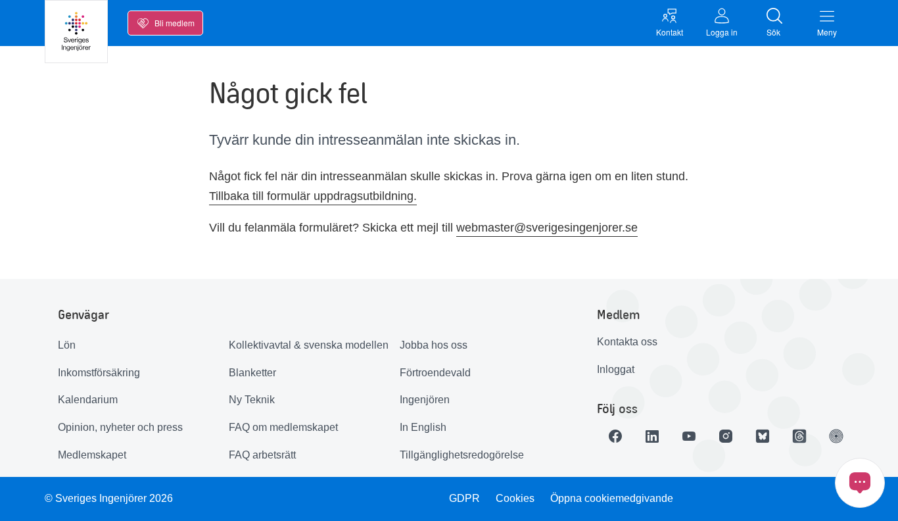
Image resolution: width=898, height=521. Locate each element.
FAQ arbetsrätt (262, 454)
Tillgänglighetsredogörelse (462, 454)
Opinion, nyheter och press (120, 427)
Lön (67, 345)
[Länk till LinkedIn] (652, 436)
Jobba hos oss (433, 345)
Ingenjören (425, 399)
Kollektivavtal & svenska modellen (309, 345)
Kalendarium (88, 399)
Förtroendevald (435, 372)
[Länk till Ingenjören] (836, 436)
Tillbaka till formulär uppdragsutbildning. (313, 196)
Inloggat (615, 369)
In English (423, 427)
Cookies (515, 498)
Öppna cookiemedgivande (611, 498)
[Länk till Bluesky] (762, 436)
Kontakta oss (627, 341)
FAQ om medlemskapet (283, 427)
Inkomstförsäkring (99, 372)
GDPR (464, 498)
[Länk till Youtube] (689, 436)
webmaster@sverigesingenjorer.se (547, 227)
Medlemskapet (92, 454)
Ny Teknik (252, 399)
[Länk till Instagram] (726, 436)
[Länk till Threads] (799, 436)
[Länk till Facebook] (615, 436)
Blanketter (252, 372)
